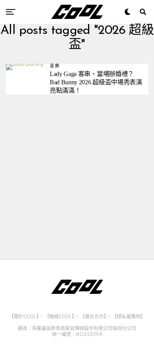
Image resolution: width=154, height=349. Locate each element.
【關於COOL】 (24, 316)
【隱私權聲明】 (128, 316)
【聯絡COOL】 (59, 316)
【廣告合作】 (93, 316)
